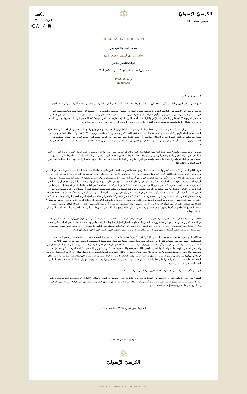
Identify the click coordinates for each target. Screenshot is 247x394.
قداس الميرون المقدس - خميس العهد (123, 55)
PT (142, 38)
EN (115, 38)
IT (132, 38)
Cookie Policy (120, 386)
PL (137, 38)
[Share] (33, 26)
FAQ (144, 386)
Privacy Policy (105, 386)
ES (121, 38)
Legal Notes (134, 386)
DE (110, 38)
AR (104, 38)
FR (127, 38)
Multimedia (123, 82)
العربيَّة (45, 21)
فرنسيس (205, 21)
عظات (195, 21)
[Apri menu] (37, 14)
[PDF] (44, 25)
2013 (189, 21)
